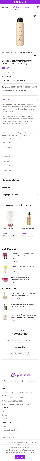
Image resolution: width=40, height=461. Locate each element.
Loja (3, 411)
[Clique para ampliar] (5, 45)
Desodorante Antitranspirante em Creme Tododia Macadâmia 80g (23, 316)
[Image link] (20, 374)
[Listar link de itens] (20, 401)
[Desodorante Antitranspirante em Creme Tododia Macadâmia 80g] (5, 317)
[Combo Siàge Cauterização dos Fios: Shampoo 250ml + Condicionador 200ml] (5, 257)
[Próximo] (37, 56)
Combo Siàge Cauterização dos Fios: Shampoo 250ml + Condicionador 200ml (24, 256)
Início (4, 53)
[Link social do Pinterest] (19, 2)
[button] (8, 236)
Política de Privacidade (9, 430)
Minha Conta (6, 419)
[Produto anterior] (33, 56)
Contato (5, 415)
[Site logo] (21, 7)
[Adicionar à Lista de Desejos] (16, 212)
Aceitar (20, 457)
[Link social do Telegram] (25, 2)
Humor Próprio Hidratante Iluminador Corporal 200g (20, 279)
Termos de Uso (7, 434)
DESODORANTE (27, 53)
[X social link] (17, 2)
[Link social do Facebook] (14, 2)
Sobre (4, 426)
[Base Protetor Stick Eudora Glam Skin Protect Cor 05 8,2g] (5, 296)
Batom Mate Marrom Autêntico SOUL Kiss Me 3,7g (22, 305)
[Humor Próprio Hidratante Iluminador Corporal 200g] (5, 280)
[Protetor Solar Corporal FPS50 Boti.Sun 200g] (5, 269)
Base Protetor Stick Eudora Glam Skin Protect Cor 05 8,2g (23, 294)
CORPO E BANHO (13, 53)
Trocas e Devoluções (9, 438)
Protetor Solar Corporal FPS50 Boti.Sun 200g (22, 268)
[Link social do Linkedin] (22, 2)
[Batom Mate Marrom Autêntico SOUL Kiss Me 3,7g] (5, 306)
